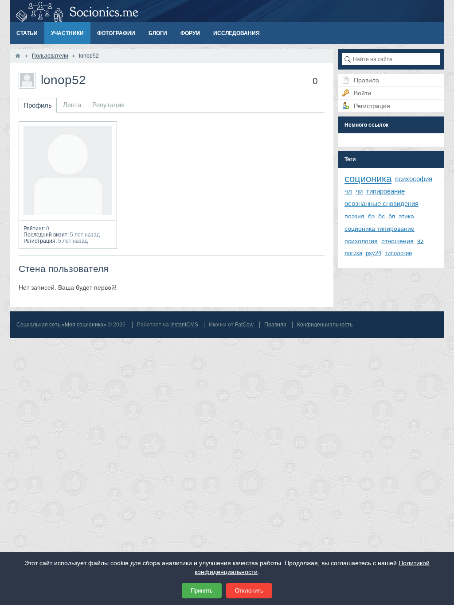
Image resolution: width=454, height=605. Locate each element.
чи (359, 191)
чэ (420, 240)
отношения (397, 240)
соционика (367, 178)
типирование (385, 191)
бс (381, 216)
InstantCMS (184, 325)
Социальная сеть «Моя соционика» (61, 325)
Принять (202, 590)
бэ (371, 216)
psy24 (373, 253)
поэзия (354, 216)
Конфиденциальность (324, 325)
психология (361, 240)
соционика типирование (379, 228)
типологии (398, 253)
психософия (413, 178)
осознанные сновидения (381, 203)
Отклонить (249, 590)
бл (391, 216)
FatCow (244, 325)
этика (406, 216)
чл (348, 191)
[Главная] (17, 56)
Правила (275, 325)
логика (353, 253)
